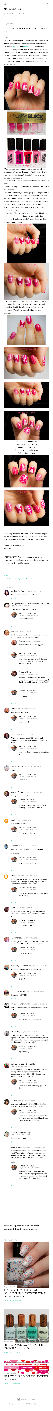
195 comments (15, 1352)
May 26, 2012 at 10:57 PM (28, 693)
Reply (13, 598)
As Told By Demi (18, 591)
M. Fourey (15, 1032)
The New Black (28, 579)
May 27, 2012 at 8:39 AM (31, 938)
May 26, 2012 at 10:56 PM (28, 776)
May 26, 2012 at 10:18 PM (28, 655)
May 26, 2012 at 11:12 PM (26, 820)
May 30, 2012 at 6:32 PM (21, 1135)
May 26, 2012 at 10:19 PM (28, 748)
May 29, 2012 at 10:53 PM (28, 1112)
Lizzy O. (14, 845)
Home (7, 13)
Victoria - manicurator (28, 613)
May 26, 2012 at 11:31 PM (29, 876)
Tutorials (16, 13)
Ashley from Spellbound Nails (23, 1064)
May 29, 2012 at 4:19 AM (26, 1100)
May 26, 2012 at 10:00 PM (29, 615)
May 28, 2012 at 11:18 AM (28, 830)
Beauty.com (27, 46)
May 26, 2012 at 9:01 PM (35, 591)
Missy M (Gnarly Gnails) (21, 1004)
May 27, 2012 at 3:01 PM (40, 1004)
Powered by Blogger (28, 1399)
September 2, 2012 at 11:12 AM (30, 1168)
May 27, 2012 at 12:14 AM (24, 908)
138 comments (15, 1384)
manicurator (12, 8)
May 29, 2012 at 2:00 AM (28, 1048)
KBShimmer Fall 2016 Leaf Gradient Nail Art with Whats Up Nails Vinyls (25, 1293)
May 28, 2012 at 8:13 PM (28, 860)
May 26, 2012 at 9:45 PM (24, 631)
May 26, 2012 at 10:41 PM (32, 767)
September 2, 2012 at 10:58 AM (34, 1147)
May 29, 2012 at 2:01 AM (28, 1082)
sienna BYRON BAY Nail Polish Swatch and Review (23, 1346)
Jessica (22, 641)
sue (12, 631)
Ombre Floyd (14, 579)
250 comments (15, 1301)
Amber (14, 820)
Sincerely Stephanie (19, 966)
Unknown (15, 875)
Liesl (13, 908)
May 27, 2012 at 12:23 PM (35, 991)
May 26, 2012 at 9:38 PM (21, 606)
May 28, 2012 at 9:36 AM (21, 1066)
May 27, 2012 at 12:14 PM (38, 966)
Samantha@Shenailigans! (22, 1132)
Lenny (14, 1100)
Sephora (15, 46)
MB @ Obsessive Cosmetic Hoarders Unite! (30, 604)
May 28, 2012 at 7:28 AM (29, 1032)
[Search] (47, 3)
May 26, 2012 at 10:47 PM (29, 674)
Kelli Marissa (16, 938)
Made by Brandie (18, 991)
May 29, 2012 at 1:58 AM (28, 890)
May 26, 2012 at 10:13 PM (26, 734)
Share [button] (6, 575)
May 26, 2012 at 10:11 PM (34, 641)
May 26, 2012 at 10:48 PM (34, 792)
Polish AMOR (17, 766)
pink (21, 579)
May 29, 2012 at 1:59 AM (28, 950)
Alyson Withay (25, 672)
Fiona (13, 734)
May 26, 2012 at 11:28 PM (27, 846)
